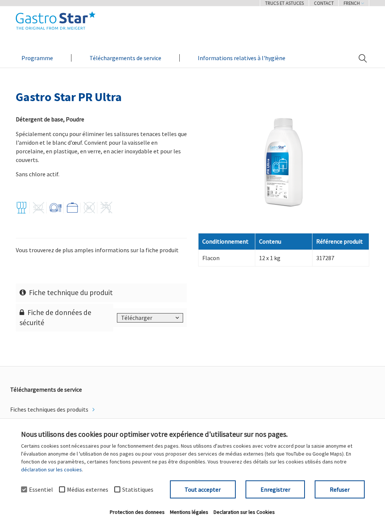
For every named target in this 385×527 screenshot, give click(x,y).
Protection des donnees (137, 512)
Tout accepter (203, 489)
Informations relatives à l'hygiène (241, 58)
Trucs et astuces (284, 3)
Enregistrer (275, 489)
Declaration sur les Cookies (244, 512)
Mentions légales (189, 512)
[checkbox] (24, 489)
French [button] (352, 3)
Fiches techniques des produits (49, 409)
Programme (37, 58)
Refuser (340, 489)
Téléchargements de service (125, 58)
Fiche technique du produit (71, 292)
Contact (324, 3)
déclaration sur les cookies (51, 469)
